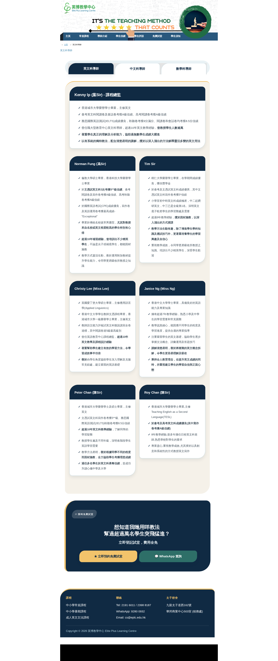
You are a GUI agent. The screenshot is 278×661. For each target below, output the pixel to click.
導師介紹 (102, 36)
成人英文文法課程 (77, 617)
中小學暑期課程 (76, 611)
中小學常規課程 (76, 605)
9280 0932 (138, 611)
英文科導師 (91, 68)
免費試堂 (157, 36)
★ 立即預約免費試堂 (108, 556)
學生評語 (139, 36)
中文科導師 (137, 68)
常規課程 (84, 36)
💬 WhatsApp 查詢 (168, 556)
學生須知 (176, 36)
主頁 (68, 36)
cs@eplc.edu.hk (135, 617)
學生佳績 (120, 36)
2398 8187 (144, 605)
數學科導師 (183, 68)
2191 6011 (128, 605)
